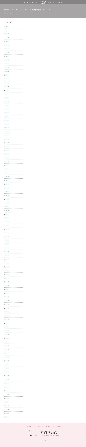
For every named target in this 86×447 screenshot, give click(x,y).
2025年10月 (7, 48)
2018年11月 (6, 270)
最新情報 (23, 2)
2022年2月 (6, 124)
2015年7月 (6, 402)
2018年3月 (6, 300)
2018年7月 (6, 285)
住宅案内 (28, 2)
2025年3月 (6, 67)
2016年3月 (6, 372)
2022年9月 (6, 116)
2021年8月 (6, 146)
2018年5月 (6, 293)
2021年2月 (6, 169)
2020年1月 (6, 218)
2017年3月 (6, 345)
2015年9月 (6, 394)
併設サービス (34, 2)
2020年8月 (6, 191)
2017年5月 (6, 338)
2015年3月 (6, 417)
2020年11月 (7, 180)
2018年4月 (6, 296)
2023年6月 (6, 109)
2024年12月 (7, 79)
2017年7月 (6, 330)
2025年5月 (6, 60)
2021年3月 (6, 165)
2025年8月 (6, 52)
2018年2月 (6, 304)
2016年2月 (6, 375)
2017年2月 (6, 349)
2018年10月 (7, 274)
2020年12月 (7, 176)
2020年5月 (6, 203)
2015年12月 (7, 383)
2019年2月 (6, 259)
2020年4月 (6, 206)
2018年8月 (6, 281)
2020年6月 (6, 199)
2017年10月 (7, 319)
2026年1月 (6, 37)
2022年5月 (6, 120)
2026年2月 (6, 33)
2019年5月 (6, 248)
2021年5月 (6, 157)
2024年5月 (6, 101)
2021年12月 (7, 131)
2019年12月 (7, 221)
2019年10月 (7, 229)
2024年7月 (6, 94)
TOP (24, 426)
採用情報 (49, 2)
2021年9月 (6, 142)
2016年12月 (7, 357)
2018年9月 (6, 278)
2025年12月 (7, 41)
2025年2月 (6, 71)
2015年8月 (6, 398)
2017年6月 (6, 334)
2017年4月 (6, 342)
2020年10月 (7, 184)
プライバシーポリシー (42, 440)
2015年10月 (7, 390)
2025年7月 (6, 56)
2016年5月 (6, 364)
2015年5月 (6, 409)
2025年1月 (6, 75)
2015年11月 (6, 387)
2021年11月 (6, 135)
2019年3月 (6, 255)
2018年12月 (7, 266)
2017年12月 (7, 312)
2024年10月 (7, 86)
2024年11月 (7, 82)
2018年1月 (6, 308)
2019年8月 (6, 236)
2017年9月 (6, 323)
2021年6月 (6, 154)
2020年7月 (6, 195)
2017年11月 (6, 315)
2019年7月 (6, 240)
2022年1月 (6, 127)
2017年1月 (6, 353)
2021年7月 (6, 150)
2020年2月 (6, 214)
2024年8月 (6, 90)
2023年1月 (6, 112)
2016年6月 (6, 360)
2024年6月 (6, 97)
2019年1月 (6, 263)
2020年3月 (6, 210)
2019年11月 (6, 225)
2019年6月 (6, 244)
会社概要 (54, 2)
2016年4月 (6, 368)
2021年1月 (6, 172)
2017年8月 (6, 327)
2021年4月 (6, 161)
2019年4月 (6, 251)
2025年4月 (6, 63)
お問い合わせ (60, 2)
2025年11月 (7, 45)
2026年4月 (6, 30)
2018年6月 (6, 289)
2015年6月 (6, 405)
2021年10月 (7, 139)
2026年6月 (6, 26)
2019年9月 (6, 233)
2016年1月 (6, 379)
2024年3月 (6, 105)
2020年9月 (6, 188)
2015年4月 (6, 413)
